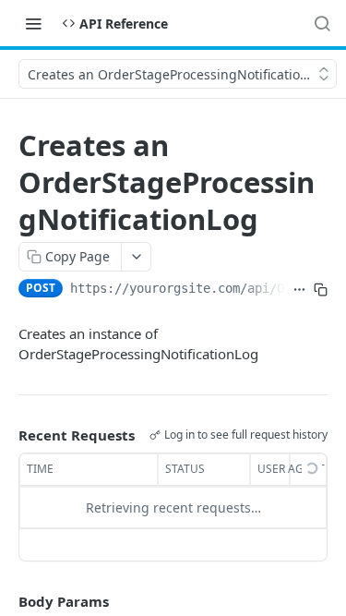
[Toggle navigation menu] (33, 23)
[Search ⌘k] (322, 23)
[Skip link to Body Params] (5, 601)
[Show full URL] (299, 290)
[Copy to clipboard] (321, 290)
